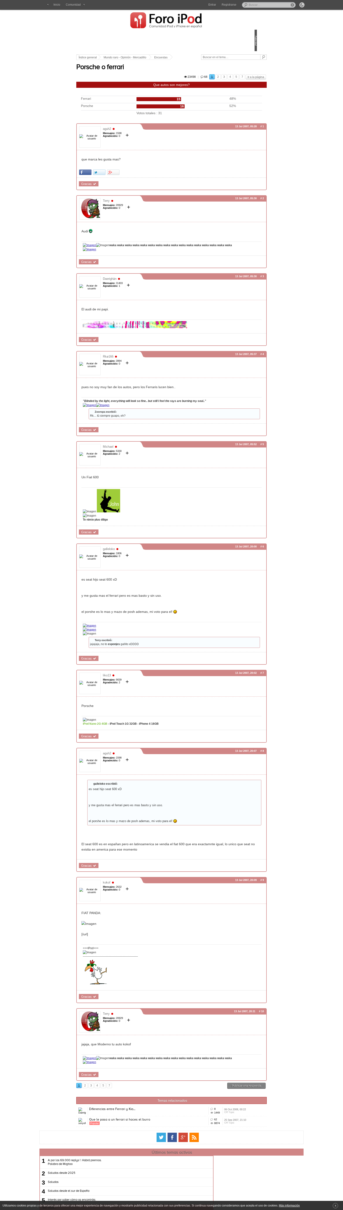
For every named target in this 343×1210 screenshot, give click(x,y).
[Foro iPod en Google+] (183, 1173)
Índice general (120, 57)
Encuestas (193, 57)
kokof (139, 901)
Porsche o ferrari (132, 72)
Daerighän (142, 288)
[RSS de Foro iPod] (194, 1173)
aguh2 (139, 134)
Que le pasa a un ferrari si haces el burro (152, 1149)
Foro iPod (169, 21)
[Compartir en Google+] (146, 177)
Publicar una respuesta (214, 1108)
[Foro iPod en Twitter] (161, 1173)
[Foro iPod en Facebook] (172, 1173)
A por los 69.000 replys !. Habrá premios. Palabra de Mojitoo (120, 1198)
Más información (289, 1205)
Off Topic (207, 1142)
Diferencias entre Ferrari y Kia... (145, 1132)
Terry (138, 206)
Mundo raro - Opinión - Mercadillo (157, 57)
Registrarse (229, 4)
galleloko (141, 562)
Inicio (56, 4)
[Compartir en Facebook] (118, 177)
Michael (140, 460)
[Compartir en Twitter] (132, 177)
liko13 (139, 688)
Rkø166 (140, 366)
